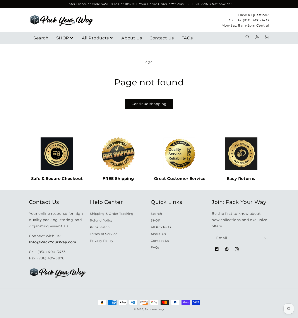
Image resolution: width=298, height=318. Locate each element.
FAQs (187, 38)
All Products (95, 38)
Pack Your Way (154, 309)
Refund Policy (101, 220)
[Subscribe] (264, 238)
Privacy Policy (101, 241)
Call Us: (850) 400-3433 (249, 20)
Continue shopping (149, 104)
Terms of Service (103, 234)
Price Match (100, 227)
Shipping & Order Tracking (112, 214)
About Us (131, 38)
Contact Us (161, 38)
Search (41, 38)
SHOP (62, 38)
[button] (247, 37)
